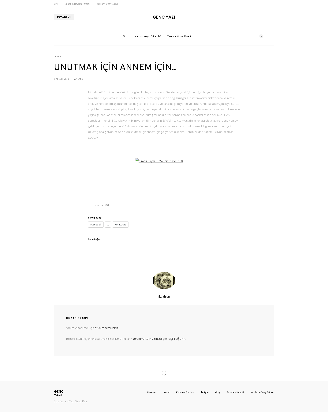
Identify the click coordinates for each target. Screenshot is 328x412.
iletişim (205, 392)
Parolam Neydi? (235, 392)
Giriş (56, 4)
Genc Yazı (164, 17)
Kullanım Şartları (185, 392)
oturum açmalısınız (106, 328)
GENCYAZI (59, 393)
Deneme (58, 56)
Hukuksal (152, 392)
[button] (273, 36)
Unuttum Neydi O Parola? (77, 4)
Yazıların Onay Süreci (107, 4)
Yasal (167, 392)
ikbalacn (78, 79)
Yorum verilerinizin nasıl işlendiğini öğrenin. (159, 338)
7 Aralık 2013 (61, 79)
